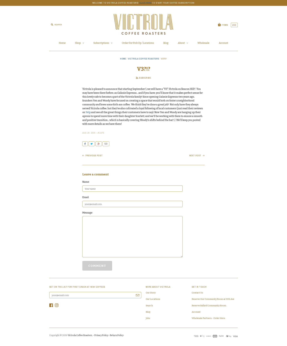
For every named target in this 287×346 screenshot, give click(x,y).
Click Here (145, 2)
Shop (78, 43)
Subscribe (145, 77)
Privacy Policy (101, 335)
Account (223, 43)
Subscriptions (101, 43)
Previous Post (94, 155)
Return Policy (116, 335)
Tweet (91, 143)
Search (149, 305)
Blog (165, 43)
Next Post (195, 155)
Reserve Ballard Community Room (209, 305)
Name (85, 181)
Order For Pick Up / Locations (138, 43)
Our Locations (153, 299)
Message (87, 212)
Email (106, 143)
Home (62, 43)
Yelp (88, 112)
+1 (99, 143)
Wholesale (203, 43)
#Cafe (101, 132)
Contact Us (197, 292)
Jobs (148, 318)
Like (85, 143)
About (181, 43)
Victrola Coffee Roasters (143, 58)
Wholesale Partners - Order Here (208, 318)
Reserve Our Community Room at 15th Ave (213, 299)
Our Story (151, 292)
